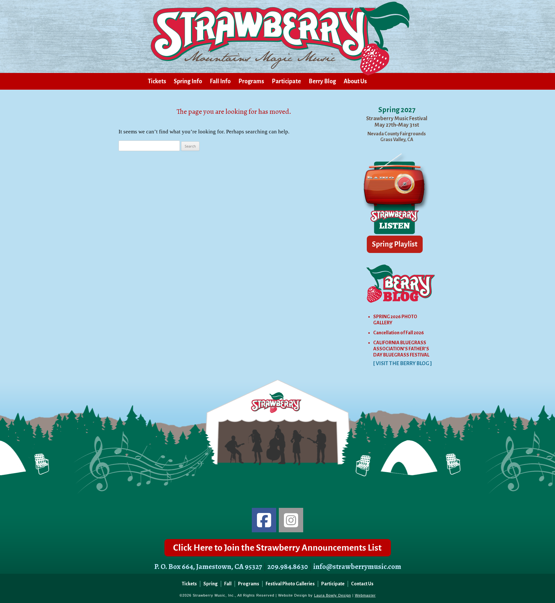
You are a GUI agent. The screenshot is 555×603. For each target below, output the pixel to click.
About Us (355, 81)
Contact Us (362, 583)
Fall (228, 583)
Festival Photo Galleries (290, 583)
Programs (251, 81)
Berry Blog (322, 81)
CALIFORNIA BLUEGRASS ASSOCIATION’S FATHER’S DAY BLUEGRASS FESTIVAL (401, 348)
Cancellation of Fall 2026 (398, 332)
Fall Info (220, 81)
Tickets (157, 81)
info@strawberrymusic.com (357, 567)
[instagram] (291, 520)
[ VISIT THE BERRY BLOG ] (402, 363)
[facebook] (264, 520)
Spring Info (188, 81)
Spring (210, 583)
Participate (286, 81)
